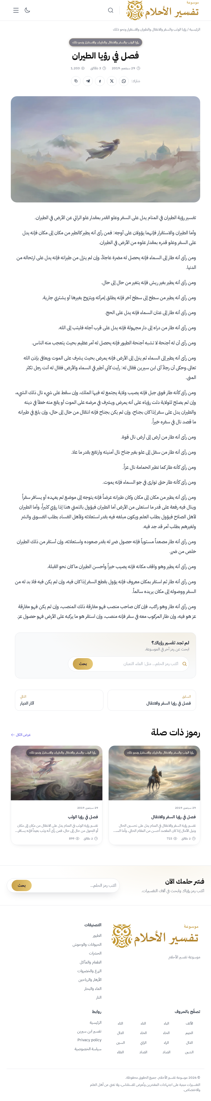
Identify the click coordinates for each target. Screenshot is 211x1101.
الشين (189, 1052)
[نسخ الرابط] (76, 81)
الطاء (120, 1052)
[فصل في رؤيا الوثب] (56, 773)
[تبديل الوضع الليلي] (27, 10)
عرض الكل (23, 734)
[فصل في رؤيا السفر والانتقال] (154, 773)
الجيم (189, 1033)
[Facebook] (100, 81)
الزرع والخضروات (89, 971)
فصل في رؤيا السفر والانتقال (173, 817)
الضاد (143, 1052)
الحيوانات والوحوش (87, 944)
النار (98, 997)
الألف (189, 1023)
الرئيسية (194, 29)
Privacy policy (89, 1040)
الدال (120, 1033)
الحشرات (95, 953)
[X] (112, 81)
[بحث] (111, 10)
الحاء (166, 1033)
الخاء (143, 1033)
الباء (166, 1023)
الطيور (97, 935)
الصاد (166, 1052)
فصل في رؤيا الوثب (83, 817)
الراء (166, 1042)
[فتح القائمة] (16, 10)
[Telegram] (88, 81)
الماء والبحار (92, 988)
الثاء (120, 1023)
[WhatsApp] (124, 81)
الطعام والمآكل (90, 962)
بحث (83, 664)
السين (120, 1042)
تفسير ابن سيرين (89, 1031)
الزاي (143, 1042)
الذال (189, 1042)
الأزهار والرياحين (89, 979)
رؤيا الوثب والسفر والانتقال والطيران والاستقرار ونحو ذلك (150, 29)
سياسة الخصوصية (88, 1049)
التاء (143, 1023)
